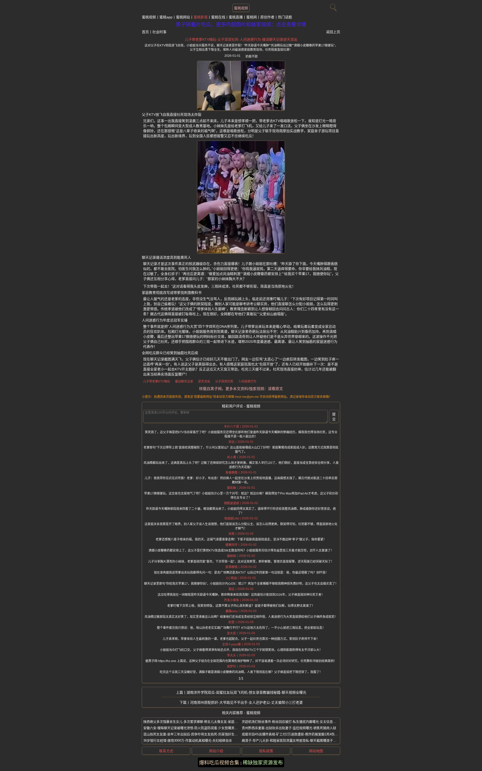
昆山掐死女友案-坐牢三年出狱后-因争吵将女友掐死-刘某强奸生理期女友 (195, 734)
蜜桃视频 (241, 8)
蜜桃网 (251, 17)
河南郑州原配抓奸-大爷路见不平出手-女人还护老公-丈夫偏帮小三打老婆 (246, 702)
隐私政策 (266, 751)
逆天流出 (204, 381)
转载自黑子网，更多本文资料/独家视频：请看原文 (241, 389)
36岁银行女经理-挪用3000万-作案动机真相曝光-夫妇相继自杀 (187, 740)
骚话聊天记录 (184, 381)
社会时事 (159, 32)
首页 (145, 32)
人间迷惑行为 (247, 381)
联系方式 (166, 751)
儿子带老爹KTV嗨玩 (156, 381)
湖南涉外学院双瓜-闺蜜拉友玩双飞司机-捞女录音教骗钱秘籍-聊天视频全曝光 (246, 692)
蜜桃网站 (183, 17)
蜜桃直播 (236, 17)
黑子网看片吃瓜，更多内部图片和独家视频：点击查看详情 (241, 24)
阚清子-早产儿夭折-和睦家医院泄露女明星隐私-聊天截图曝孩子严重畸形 (294, 740)
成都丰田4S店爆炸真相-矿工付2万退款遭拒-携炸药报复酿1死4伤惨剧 (291, 734)
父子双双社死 (224, 381)
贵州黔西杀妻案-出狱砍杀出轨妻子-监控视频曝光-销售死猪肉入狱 (289, 728)
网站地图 (316, 751)
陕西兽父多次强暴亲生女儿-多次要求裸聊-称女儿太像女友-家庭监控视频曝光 (198, 722)
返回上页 (333, 32)
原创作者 (267, 17)
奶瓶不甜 (252, 56)
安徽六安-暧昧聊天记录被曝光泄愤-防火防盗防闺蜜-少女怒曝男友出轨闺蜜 (197, 728)
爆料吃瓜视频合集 (219, 762)
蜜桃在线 (218, 17)
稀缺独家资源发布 (263, 762)
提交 (334, 416)
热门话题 (285, 17)
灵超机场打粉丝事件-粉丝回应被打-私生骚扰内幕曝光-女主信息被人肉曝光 (295, 722)
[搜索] (332, 6)
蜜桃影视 (201, 17)
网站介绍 (216, 751)
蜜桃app (165, 17)
